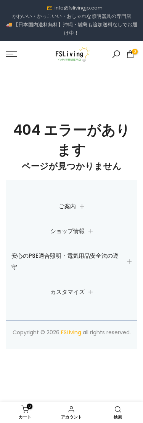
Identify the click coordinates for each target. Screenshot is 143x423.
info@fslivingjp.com (79, 7)
